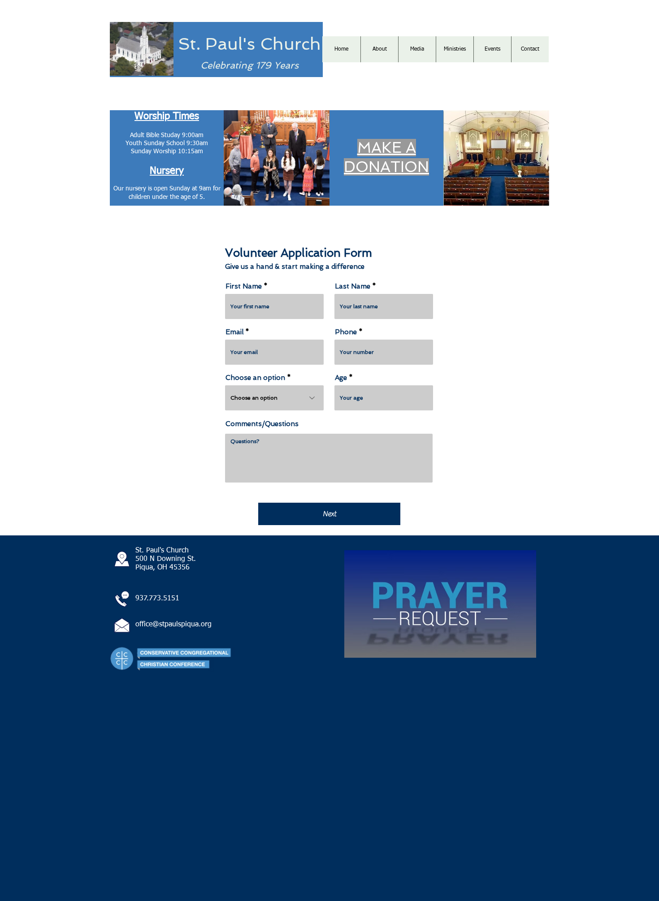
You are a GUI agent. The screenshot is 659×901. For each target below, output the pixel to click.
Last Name (352, 286)
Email (234, 332)
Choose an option (255, 378)
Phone (346, 332)
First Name (243, 286)
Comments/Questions (262, 424)
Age (341, 378)
